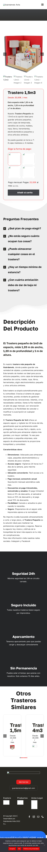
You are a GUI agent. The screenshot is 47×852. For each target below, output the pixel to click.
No (19, 849)
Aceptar (12, 849)
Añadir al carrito (25, 192)
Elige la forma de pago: (20, 148)
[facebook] (29, 817)
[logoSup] (11, 5)
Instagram (15, 541)
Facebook (26, 541)
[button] (20, 757)
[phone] (43, 817)
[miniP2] (23, 54)
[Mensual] (14, 159)
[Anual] (28, 172)
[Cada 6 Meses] (14, 172)
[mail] (38, 817)
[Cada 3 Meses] (28, 159)
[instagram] (34, 817)
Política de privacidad (31, 849)
